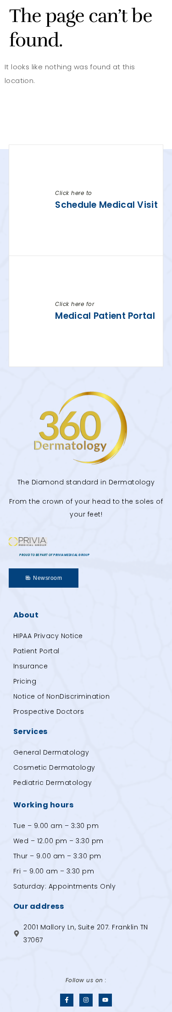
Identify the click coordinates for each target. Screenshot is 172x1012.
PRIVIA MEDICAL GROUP (71, 555)
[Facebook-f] (66, 1000)
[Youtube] (105, 1000)
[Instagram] (86, 1000)
